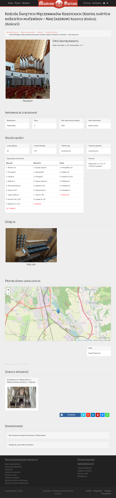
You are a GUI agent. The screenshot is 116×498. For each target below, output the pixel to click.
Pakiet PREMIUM (84, 468)
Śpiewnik (8, 469)
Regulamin (98, 491)
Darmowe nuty (11, 475)
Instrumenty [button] (97, 3)
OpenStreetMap (87, 340)
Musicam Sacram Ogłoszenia (17, 483)
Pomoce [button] (18, 3)
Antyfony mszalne (12, 478)
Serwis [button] (10, 3)
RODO (88, 491)
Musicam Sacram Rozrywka (16, 480)
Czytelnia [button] (87, 3)
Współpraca (82, 476)
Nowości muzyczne (13, 472)
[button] (104, 3)
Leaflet (79, 340)
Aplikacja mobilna (84, 471)
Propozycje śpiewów (13, 467)
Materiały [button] (26, 3)
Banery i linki (82, 474)
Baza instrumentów (12, 464)
